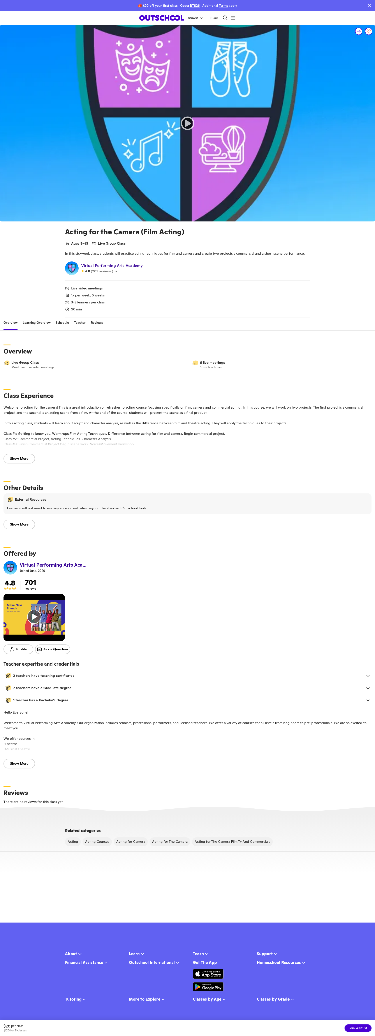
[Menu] (233, 18)
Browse (193, 18)
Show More (19, 458)
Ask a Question (55, 649)
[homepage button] (161, 18)
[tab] (11, 322)
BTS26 (195, 5)
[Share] (359, 31)
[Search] (225, 18)
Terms (223, 5)
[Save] (368, 31)
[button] (187, 675)
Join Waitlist (358, 1028)
